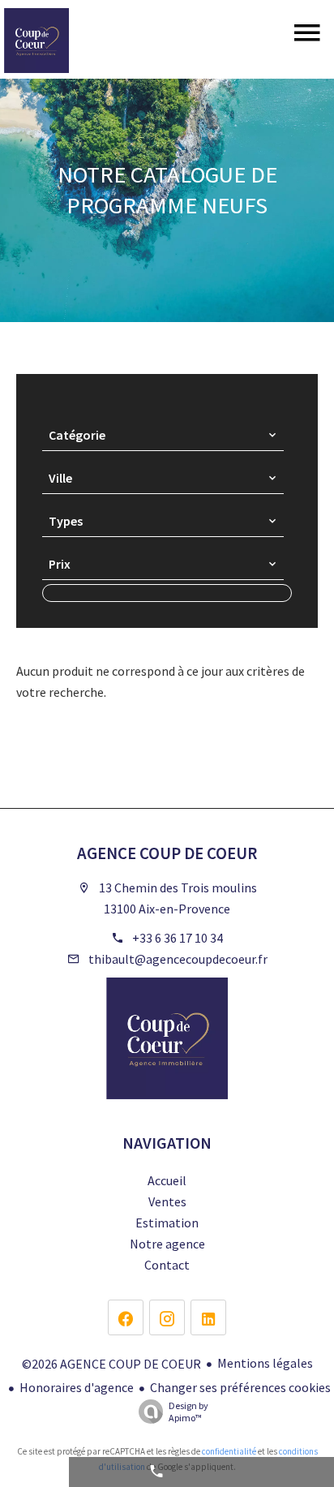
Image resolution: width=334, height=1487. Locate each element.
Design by (188, 1411)
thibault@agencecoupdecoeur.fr (178, 959)
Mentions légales (265, 1363)
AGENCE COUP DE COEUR (167, 853)
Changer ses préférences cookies (240, 1387)
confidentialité (229, 1451)
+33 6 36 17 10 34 (177, 938)
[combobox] (163, 435)
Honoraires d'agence (76, 1387)
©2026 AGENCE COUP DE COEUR (111, 1364)
